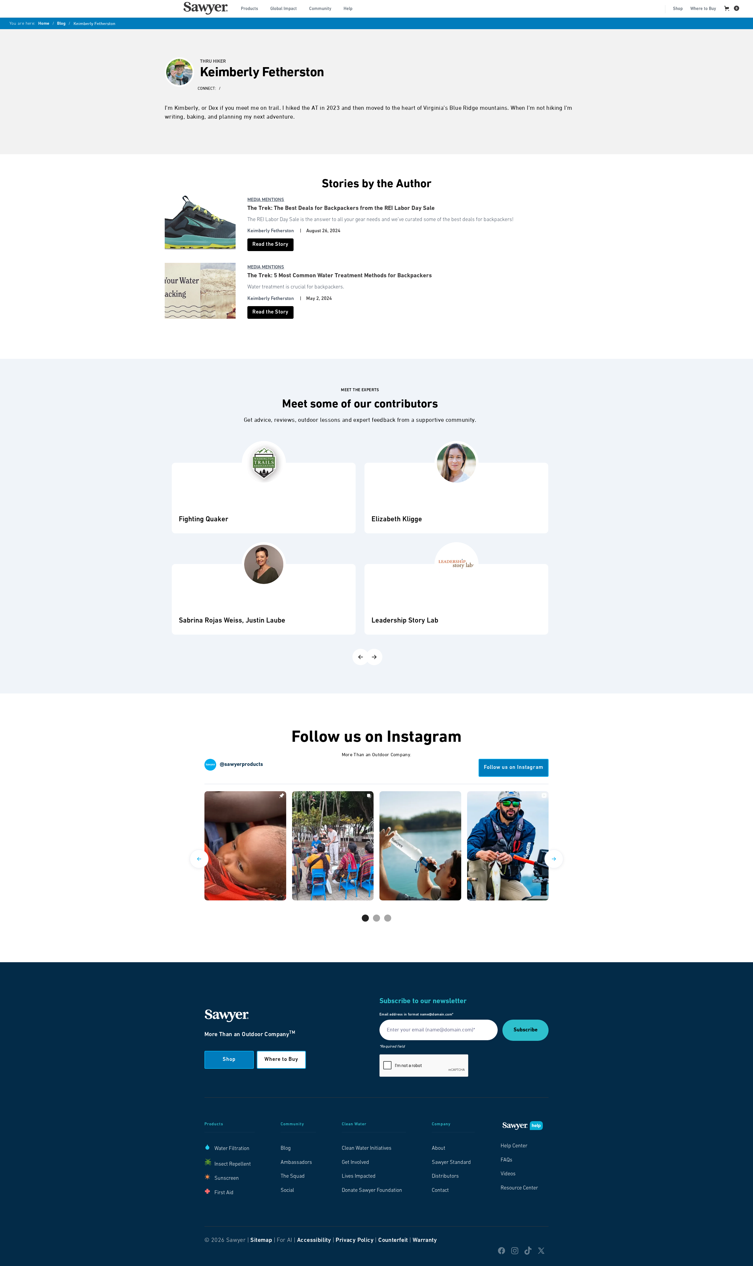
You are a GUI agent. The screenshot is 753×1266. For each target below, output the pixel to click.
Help (348, 9)
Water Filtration (231, 1148)
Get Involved (355, 1162)
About (438, 1148)
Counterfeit (393, 1240)
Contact (440, 1190)
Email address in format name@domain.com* (416, 1014)
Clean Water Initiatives (367, 1148)
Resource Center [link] (519, 1188)
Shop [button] (229, 1059)
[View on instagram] (245, 845)
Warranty (425, 1240)
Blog (61, 24)
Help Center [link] (514, 1146)
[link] (206, 8)
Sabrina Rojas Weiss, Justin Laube (232, 620)
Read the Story (270, 244)
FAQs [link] (506, 1160)
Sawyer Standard (451, 1162)
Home (43, 24)
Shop (678, 9)
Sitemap (261, 1240)
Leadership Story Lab (404, 620)
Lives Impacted (359, 1176)
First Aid (224, 1193)
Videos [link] (508, 1174)
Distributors (445, 1176)
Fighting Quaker (203, 519)
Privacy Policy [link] (355, 1240)
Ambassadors (296, 1162)
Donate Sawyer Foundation (372, 1190)
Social (287, 1190)
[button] (251, 8)
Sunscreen (226, 1178)
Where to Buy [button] (281, 1059)
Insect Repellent (232, 1164)
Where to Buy (703, 9)
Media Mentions (265, 200)
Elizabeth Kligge (396, 519)
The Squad (293, 1176)
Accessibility (314, 1240)
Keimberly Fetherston (270, 230)
